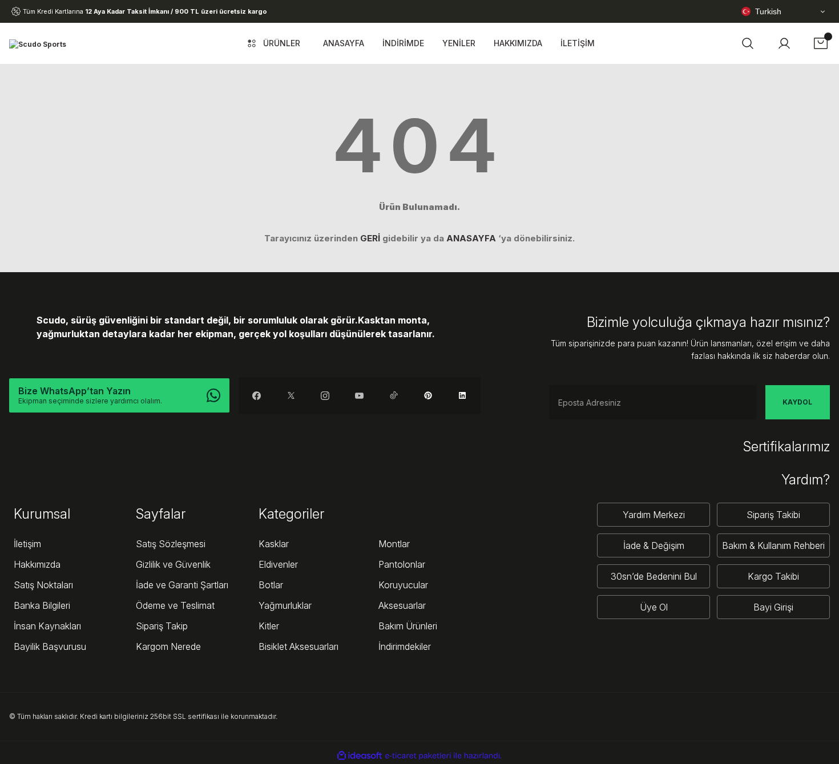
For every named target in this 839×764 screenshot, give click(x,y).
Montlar (394, 543)
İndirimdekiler (404, 646)
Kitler (269, 626)
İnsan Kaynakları (47, 626)
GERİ (370, 238)
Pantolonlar (401, 564)
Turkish (768, 11)
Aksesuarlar (402, 605)
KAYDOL (797, 402)
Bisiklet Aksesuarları (298, 646)
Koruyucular (403, 585)
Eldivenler (278, 564)
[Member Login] (784, 43)
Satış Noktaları (43, 585)
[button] (748, 43)
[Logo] (37, 43)
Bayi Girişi (773, 607)
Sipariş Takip (162, 626)
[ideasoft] (359, 755)
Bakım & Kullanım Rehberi (773, 545)
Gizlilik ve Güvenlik (173, 564)
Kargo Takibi (773, 576)
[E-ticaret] (418, 756)
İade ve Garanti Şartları (182, 585)
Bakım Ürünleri (407, 626)
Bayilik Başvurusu (50, 646)
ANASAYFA (471, 238)
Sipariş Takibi (773, 514)
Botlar (271, 585)
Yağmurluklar (285, 605)
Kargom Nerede (168, 646)
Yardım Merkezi (654, 514)
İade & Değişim (653, 545)
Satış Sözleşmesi (170, 543)
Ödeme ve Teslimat (175, 605)
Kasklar (274, 543)
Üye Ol (654, 607)
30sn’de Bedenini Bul (654, 576)
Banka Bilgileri (42, 605)
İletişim (27, 543)
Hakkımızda (37, 564)
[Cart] (821, 43)
